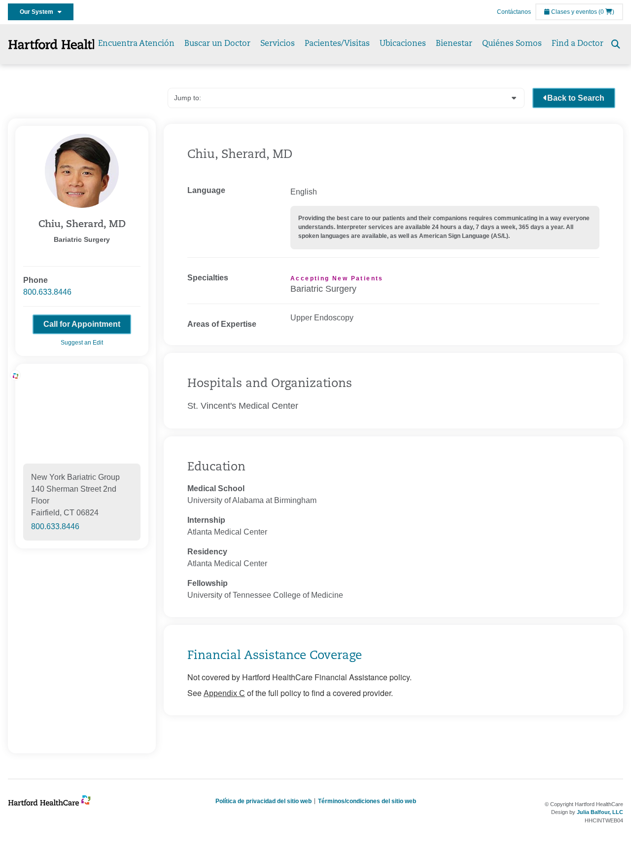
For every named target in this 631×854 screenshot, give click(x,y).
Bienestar (454, 44)
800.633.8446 (47, 292)
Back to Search (575, 98)
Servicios (277, 44)
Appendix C (224, 693)
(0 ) (606, 11)
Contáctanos (514, 11)
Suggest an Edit (82, 342)
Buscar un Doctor (217, 44)
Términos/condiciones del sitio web (367, 801)
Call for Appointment (81, 324)
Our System (39, 11)
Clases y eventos (573, 11)
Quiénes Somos (512, 44)
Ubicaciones (403, 44)
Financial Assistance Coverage (274, 656)
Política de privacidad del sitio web (263, 801)
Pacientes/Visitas (337, 44)
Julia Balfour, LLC (600, 812)
